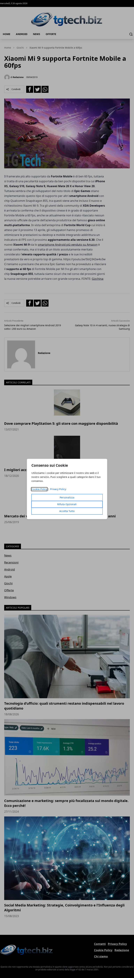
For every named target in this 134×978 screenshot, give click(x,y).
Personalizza (67, 497)
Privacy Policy (58, 489)
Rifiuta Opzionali (67, 504)
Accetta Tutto (67, 511)
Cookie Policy (39, 489)
